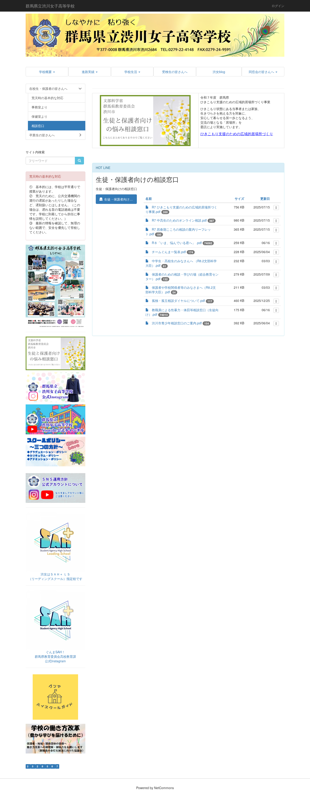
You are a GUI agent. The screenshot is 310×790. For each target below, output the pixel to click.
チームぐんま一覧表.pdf (169, 251)
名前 (148, 198)
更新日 (265, 198)
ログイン (278, 5)
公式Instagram (55, 661)
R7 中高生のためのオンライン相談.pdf (179, 220)
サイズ (239, 198)
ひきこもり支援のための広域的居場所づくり (236, 133)
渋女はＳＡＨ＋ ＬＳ (55, 574)
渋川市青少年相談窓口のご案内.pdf (177, 323)
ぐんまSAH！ (55, 652)
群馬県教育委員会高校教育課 (55, 656)
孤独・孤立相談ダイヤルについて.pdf (178, 300)
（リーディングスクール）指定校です (55, 578)
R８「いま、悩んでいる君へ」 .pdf (177, 242)
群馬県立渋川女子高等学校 (50, 6)
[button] (47, 71)
